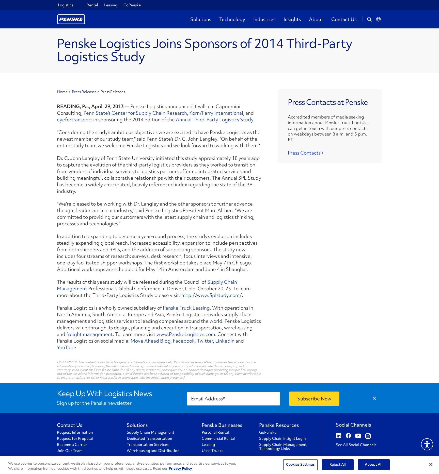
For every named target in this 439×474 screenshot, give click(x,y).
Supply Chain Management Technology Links (283, 447)
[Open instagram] (368, 436)
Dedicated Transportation (149, 438)
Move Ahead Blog (150, 340)
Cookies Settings (300, 464)
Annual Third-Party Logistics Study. (215, 119)
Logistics (65, 5)
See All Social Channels (356, 445)
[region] (219, 465)
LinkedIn (224, 340)
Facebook (184, 340)
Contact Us (343, 19)
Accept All (373, 464)
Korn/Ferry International (216, 113)
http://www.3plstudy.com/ (211, 295)
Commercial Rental (218, 438)
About (316, 19)
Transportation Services (147, 445)
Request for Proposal (75, 438)
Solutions (200, 19)
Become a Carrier (72, 445)
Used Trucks (212, 451)
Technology (232, 19)
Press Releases (84, 91)
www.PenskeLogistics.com (185, 334)
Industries (264, 19)
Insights (292, 19)
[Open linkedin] (338, 436)
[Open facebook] (348, 436)
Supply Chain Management (150, 432)
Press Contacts (304, 152)
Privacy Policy (180, 468)
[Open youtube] (358, 436)
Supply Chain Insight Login (282, 438)
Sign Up (314, 399)
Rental (92, 5)
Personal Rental (215, 432)
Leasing (110, 5)
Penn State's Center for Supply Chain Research (135, 113)
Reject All (338, 464)
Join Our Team (70, 451)
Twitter (205, 340)
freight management (89, 334)
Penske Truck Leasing (186, 307)
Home (62, 91)
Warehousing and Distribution (153, 451)
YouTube (66, 347)
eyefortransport (74, 119)
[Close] (430, 464)
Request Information (75, 432)
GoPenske (132, 5)
